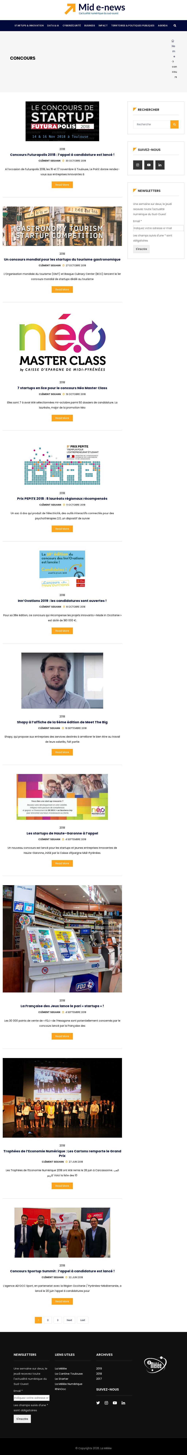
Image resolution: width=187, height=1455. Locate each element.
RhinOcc (60, 1389)
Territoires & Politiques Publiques (132, 25)
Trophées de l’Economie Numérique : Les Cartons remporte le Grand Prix (62, 1153)
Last (82, 1320)
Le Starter (61, 1379)
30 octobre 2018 (76, 160)
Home (173, 51)
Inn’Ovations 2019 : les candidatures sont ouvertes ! (62, 600)
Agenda (162, 25)
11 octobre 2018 (75, 504)
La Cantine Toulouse (69, 1374)
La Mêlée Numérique (68, 1384)
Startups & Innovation (29, 25)
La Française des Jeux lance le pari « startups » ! (62, 1006)
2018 (62, 149)
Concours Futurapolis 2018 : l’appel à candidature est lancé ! (62, 154)
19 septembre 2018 (76, 728)
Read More (62, 185)
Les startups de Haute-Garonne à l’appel (62, 833)
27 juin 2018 (76, 1161)
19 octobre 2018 (76, 394)
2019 (99, 1368)
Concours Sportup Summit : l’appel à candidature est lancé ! (62, 1271)
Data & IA (53, 25)
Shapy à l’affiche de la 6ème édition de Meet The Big (62, 722)
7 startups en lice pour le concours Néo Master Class (62, 388)
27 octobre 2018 (76, 265)
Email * (137, 221)
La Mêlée (61, 1368)
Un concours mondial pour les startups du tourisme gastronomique (62, 259)
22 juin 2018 (76, 1277)
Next (69, 1320)
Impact (103, 25)
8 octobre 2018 (75, 606)
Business (89, 25)
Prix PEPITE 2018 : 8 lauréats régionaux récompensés (62, 498)
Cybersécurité (72, 25)
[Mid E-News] (95, 9)
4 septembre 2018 (75, 839)
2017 (99, 1379)
